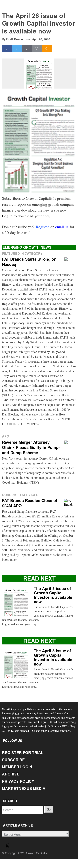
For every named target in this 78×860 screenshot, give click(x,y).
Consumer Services (20, 494)
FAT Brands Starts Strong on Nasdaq (29, 261)
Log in (7, 215)
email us (61, 226)
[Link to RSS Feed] (8, 845)
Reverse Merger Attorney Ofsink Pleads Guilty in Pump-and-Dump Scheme (31, 447)
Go (49, 809)
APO (5, 436)
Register (42, 226)
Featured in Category (22, 253)
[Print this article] (37, 48)
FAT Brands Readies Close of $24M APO (29, 502)
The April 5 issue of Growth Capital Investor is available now (53, 594)
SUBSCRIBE (13, 759)
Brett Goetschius (18, 39)
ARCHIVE (10, 774)
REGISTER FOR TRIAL (22, 752)
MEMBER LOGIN (17, 766)
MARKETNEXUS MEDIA (23, 788)
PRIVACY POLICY (18, 781)
